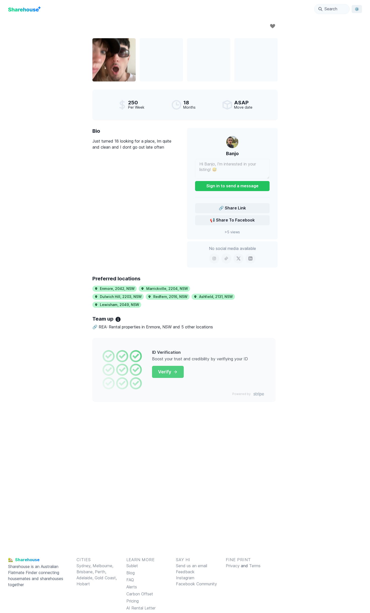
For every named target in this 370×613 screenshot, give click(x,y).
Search (330, 8)
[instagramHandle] (214, 258)
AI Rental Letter (141, 607)
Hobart (83, 583)
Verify (164, 371)
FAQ (130, 579)
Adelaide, (86, 577)
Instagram (185, 577)
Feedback (185, 571)
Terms (255, 565)
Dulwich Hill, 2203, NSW (121, 296)
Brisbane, (86, 571)
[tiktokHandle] (226, 258)
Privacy (233, 565)
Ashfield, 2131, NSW (216, 296)
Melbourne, (103, 565)
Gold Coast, (106, 577)
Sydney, (85, 565)
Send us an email (191, 565)
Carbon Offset (139, 593)
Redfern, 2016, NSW (170, 296)
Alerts (131, 586)
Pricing (132, 600)
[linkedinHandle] (250, 258)
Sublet (132, 565)
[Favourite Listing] (273, 26)
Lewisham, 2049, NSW (119, 304)
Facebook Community (196, 583)
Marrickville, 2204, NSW (167, 288)
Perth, (100, 571)
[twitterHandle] (238, 258)
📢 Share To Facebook (232, 220)
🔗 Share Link (232, 207)
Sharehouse (19, 566)
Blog (130, 572)
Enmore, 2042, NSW (117, 288)
